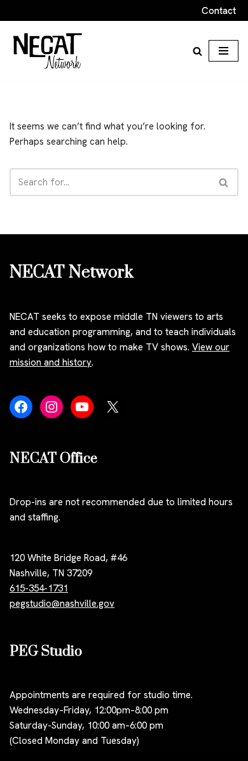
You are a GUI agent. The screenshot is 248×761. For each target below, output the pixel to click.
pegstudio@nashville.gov (62, 603)
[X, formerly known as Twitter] (112, 406)
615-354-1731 (39, 588)
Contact (219, 10)
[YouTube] (82, 406)
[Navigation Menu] (223, 51)
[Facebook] (21, 406)
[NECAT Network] (48, 51)
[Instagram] (51, 406)
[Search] (197, 51)
